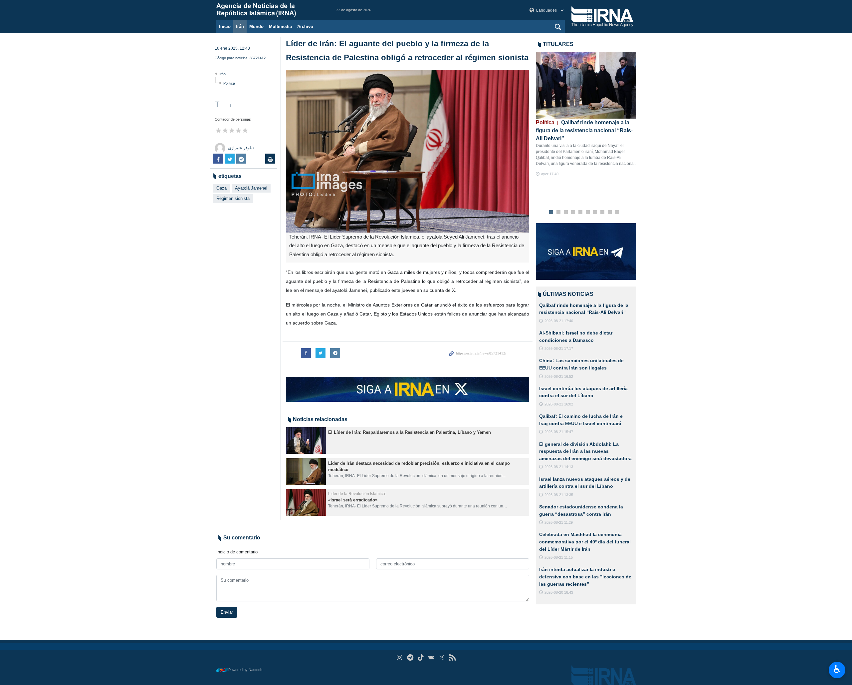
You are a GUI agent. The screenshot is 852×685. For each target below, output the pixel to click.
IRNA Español (269, 10)
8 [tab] (602, 212)
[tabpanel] (586, 114)
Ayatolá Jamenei (251, 188)
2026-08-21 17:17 (558, 348)
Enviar (227, 612)
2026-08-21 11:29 (558, 522)
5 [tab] (580, 212)
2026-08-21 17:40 (558, 321)
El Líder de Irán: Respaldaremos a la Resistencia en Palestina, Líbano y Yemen (409, 432)
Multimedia (280, 26)
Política (229, 83)
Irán (240, 26)
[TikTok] (420, 657)
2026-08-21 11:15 (558, 557)
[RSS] (452, 657)
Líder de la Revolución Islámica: (357, 493)
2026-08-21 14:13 (558, 467)
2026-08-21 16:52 (558, 376)
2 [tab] (558, 212)
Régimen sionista (233, 198)
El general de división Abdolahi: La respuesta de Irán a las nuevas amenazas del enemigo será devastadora (585, 451)
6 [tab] (588, 212)
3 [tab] (566, 212)
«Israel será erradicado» (352, 499)
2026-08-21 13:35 (558, 495)
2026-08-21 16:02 (558, 404)
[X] (441, 657)
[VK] (431, 657)
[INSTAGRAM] (399, 657)
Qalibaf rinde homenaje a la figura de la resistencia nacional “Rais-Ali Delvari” (584, 130)
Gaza (221, 188)
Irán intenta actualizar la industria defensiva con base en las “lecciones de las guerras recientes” (585, 576)
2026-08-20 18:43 (558, 592)
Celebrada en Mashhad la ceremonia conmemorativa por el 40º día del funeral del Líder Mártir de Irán (585, 541)
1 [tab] (551, 212)
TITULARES (558, 44)
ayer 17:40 (549, 174)
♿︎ (837, 669)
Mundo (256, 26)
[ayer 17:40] (586, 85)
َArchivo (305, 26)
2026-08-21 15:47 (558, 432)
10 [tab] (617, 212)
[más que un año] (306, 440)
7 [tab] (595, 212)
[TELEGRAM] (410, 657)
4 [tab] (573, 212)
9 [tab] (610, 212)
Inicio (225, 26)
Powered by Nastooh (245, 670)
